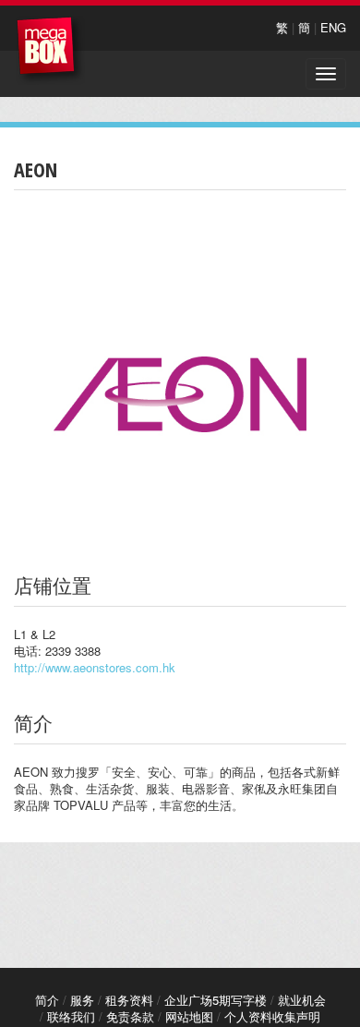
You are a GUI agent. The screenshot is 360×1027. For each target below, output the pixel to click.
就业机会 (302, 1000)
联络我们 (71, 1016)
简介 (47, 1000)
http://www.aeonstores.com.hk (94, 667)
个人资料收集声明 (272, 1016)
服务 (82, 1000)
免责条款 (130, 1016)
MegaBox (50, 50)
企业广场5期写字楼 (215, 1000)
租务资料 (129, 1000)
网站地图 (189, 1016)
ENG (333, 27)
